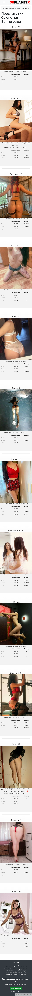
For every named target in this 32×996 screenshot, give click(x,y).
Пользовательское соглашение (16, 984)
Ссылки (15, 962)
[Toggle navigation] (3, 2)
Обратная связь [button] (16, 988)
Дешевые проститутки (23, 995)
